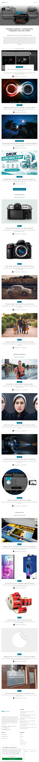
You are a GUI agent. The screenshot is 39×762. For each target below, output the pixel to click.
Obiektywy (19, 105)
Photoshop (22, 740)
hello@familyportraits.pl (7, 729)
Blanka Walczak (4, 734)
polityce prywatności (15, 753)
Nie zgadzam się (12, 756)
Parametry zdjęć (22, 743)
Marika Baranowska (5, 736)
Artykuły (22, 709)
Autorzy (3, 732)
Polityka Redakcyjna (33, 751)
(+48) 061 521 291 (6, 727)
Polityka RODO (26, 751)
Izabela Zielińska (4, 738)
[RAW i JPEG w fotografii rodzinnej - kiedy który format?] (19, 60)
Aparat (19, 263)
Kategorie (22, 732)
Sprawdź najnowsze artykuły (19, 189)
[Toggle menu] (36, 2)
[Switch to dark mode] (34, 2)
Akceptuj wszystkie (12, 758)
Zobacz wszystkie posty (19, 197)
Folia (19, 544)
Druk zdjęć (19, 12)
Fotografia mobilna (19, 140)
